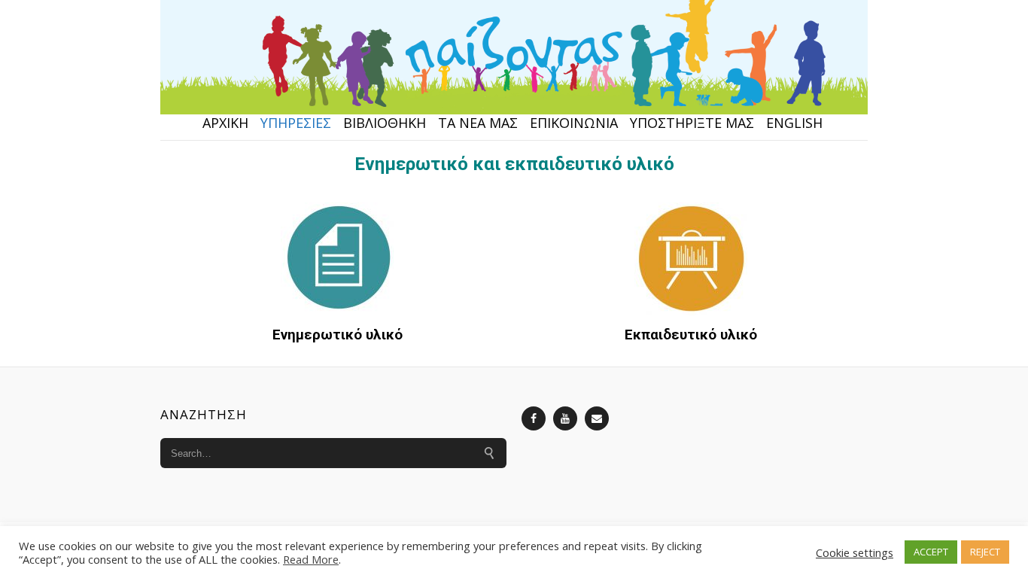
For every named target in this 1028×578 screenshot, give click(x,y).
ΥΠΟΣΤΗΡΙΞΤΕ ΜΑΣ (692, 123)
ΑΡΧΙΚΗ (225, 123)
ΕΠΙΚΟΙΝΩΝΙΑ (574, 123)
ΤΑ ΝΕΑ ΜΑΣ (478, 123)
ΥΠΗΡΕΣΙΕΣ (295, 123)
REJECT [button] (985, 551)
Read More (311, 559)
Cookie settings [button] (854, 552)
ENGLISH (794, 123)
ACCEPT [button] (931, 551)
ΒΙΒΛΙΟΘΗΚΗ (384, 123)
